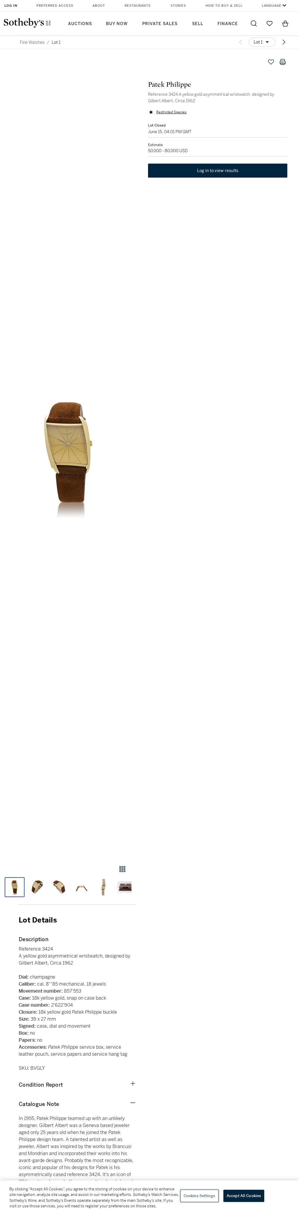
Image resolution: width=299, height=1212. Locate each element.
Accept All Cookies (244, 1195)
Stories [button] (178, 6)
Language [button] (271, 6)
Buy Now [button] (117, 23)
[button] (68, 455)
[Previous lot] (240, 42)
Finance (228, 23)
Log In (11, 6)
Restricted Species (171, 112)
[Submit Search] (254, 23)
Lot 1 (56, 42)
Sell (197, 23)
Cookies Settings (199, 1195)
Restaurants (138, 6)
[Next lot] (284, 42)
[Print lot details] (282, 62)
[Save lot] (271, 62)
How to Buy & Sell (224, 6)
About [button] (99, 6)
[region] (149, 1196)
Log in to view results (218, 170)
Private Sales (160, 23)
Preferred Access (54, 6)
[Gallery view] (122, 869)
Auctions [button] (80, 23)
